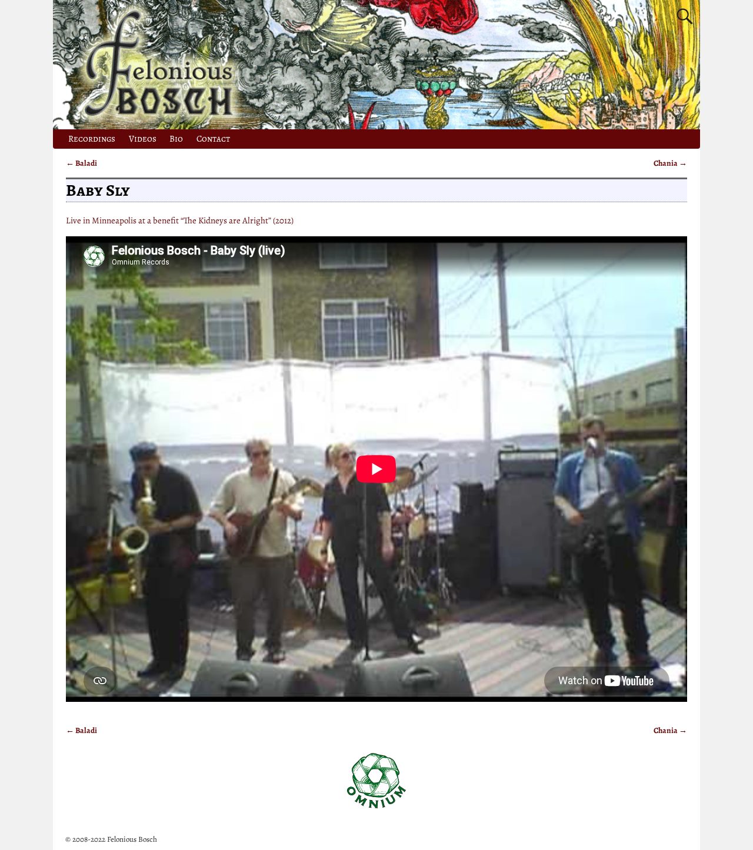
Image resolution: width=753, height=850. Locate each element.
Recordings (91, 139)
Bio (176, 139)
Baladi (81, 163)
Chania (670, 163)
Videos (142, 139)
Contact (213, 139)
